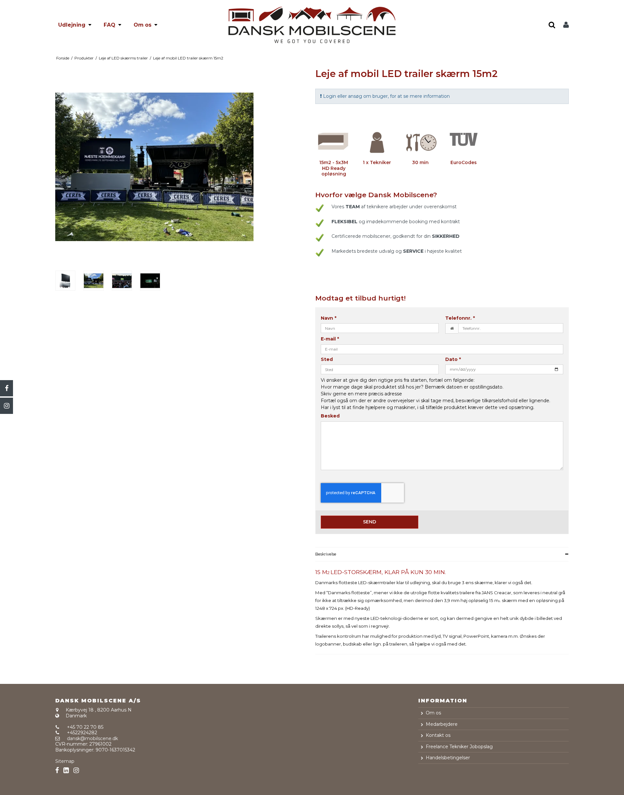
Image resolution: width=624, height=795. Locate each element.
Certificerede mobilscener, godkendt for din (396, 236)
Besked (330, 416)
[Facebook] (6, 388)
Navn (328, 318)
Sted (327, 359)
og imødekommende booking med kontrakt (396, 221)
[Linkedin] (66, 770)
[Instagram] (6, 406)
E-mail (330, 339)
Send (369, 522)
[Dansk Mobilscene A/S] (311, 25)
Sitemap (64, 761)
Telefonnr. (460, 318)
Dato (453, 359)
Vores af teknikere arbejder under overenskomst (394, 207)
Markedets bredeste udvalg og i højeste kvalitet (397, 251)
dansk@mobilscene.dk (92, 738)
